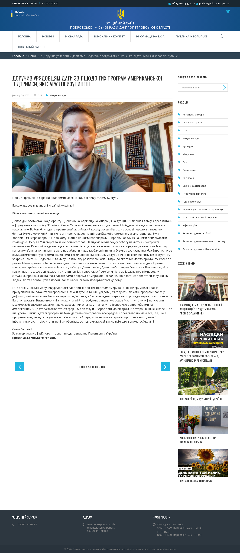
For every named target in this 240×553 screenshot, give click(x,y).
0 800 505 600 (50, 3)
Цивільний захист (31, 47)
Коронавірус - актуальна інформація (203, 209)
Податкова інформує (194, 193)
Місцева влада (58, 95)
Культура (188, 146)
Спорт (186, 162)
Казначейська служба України (200, 217)
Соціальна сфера (192, 122)
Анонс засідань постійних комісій (201, 249)
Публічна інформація (191, 36)
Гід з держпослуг (192, 201)
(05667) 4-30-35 (27, 524)
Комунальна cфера (193, 114)
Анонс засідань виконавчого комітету (204, 241)
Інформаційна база (150, 36)
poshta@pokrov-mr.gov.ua (214, 3)
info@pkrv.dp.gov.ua (183, 3)
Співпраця (188, 177)
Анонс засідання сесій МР (197, 233)
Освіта (186, 130)
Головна (24, 36)
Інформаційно (190, 225)
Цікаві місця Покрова (194, 185)
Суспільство (189, 170)
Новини (48, 36)
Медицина (188, 154)
